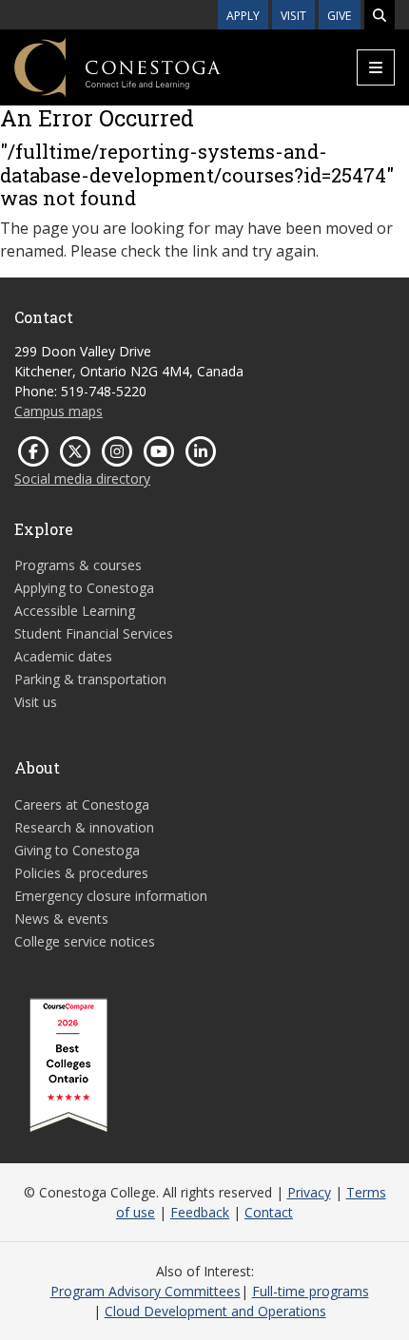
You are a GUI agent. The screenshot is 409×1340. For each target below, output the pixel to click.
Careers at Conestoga (81, 804)
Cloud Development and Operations (215, 1311)
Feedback (199, 1212)
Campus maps (58, 411)
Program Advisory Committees (145, 1291)
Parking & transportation (90, 679)
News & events (61, 918)
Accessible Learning (74, 611)
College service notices (84, 941)
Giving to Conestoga (77, 850)
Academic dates (63, 656)
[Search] (379, 14)
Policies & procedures (81, 873)
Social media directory (82, 478)
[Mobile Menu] (376, 67)
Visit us (35, 702)
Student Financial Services (93, 633)
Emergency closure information (110, 896)
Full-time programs (310, 1291)
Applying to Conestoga (84, 588)
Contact (268, 1212)
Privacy (309, 1192)
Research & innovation (84, 827)
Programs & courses (78, 565)
